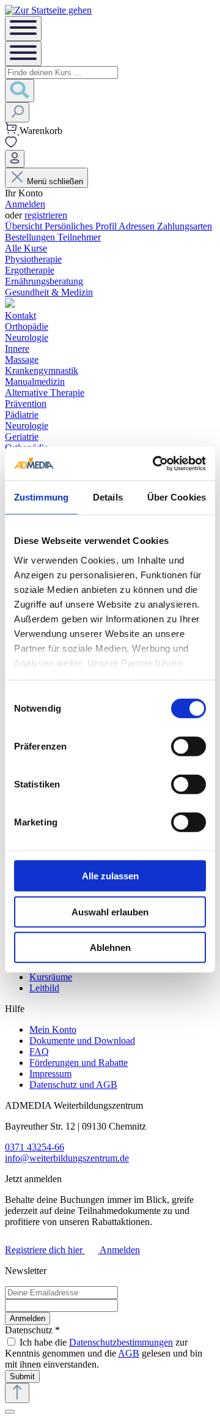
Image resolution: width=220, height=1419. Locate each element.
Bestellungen (31, 237)
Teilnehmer (79, 237)
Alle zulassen (110, 876)
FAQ (39, 1051)
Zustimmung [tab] (41, 497)
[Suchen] (19, 90)
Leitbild (44, 988)
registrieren (45, 215)
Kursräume (50, 977)
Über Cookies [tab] (176, 497)
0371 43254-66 (34, 1147)
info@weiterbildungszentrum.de (67, 1158)
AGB (128, 1353)
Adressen (138, 226)
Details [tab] (108, 497)
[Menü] (23, 28)
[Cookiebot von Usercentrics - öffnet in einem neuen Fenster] (155, 463)
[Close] (10, 1411)
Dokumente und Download (82, 1040)
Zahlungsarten (184, 226)
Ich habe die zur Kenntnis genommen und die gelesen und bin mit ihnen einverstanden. (103, 1353)
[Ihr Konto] (14, 159)
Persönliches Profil (82, 226)
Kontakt (20, 315)
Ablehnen (110, 947)
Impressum (50, 1073)
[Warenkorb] (12, 130)
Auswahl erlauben (110, 911)
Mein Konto (52, 1029)
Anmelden (25, 204)
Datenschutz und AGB (73, 1084)
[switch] (188, 746)
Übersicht (25, 226)
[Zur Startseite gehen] (48, 10)
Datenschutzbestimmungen (121, 1342)
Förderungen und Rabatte (78, 1062)
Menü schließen (55, 181)
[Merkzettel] (11, 144)
